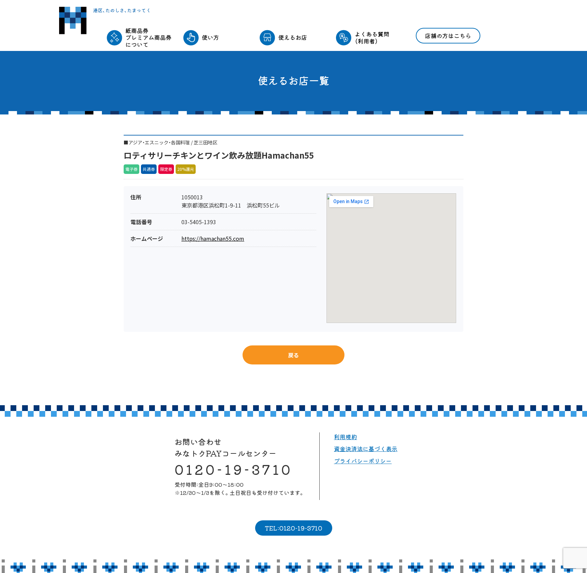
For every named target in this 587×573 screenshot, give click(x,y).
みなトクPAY (73, 20)
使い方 (210, 37)
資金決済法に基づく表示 (365, 448)
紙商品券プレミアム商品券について (148, 37)
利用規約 (345, 436)
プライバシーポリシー (363, 460)
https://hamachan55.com (212, 238)
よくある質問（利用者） (372, 37)
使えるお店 (292, 37)
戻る (293, 355)
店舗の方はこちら (448, 35)
